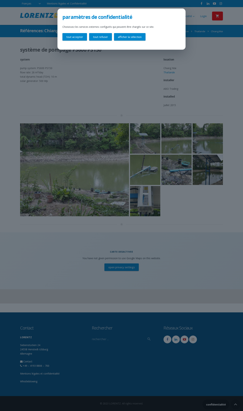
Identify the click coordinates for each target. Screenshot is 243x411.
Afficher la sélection (130, 37)
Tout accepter (74, 37)
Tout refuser (100, 37)
